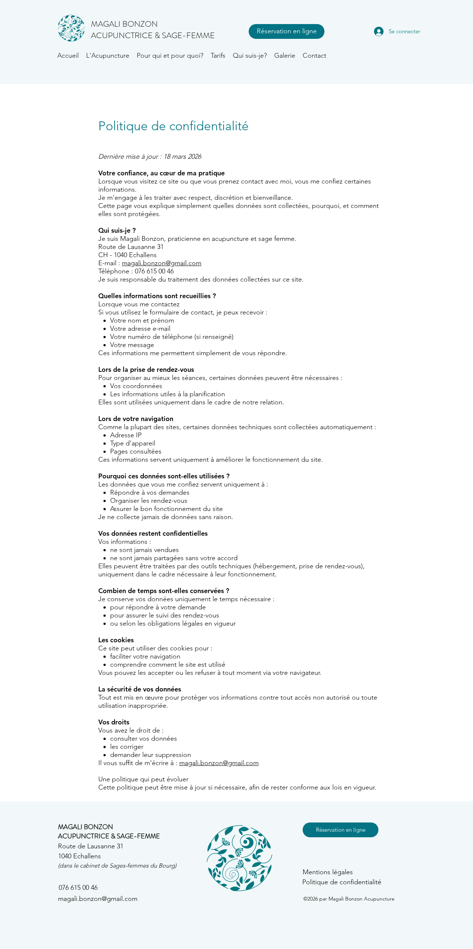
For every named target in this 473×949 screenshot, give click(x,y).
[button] (107, 55)
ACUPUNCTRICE (122, 35)
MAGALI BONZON (85, 827)
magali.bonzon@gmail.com (161, 263)
